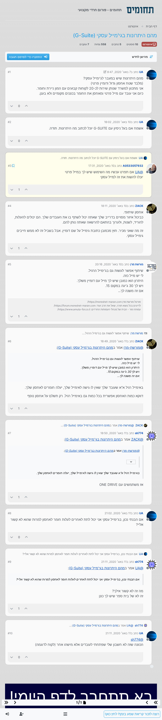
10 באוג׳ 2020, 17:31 (101, 165)
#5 (9, 264)
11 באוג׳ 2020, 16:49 (114, 341)
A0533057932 (133, 165)
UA (141, 72)
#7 (9, 433)
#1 (9, 72)
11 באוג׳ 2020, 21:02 (118, 513)
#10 (10, 633)
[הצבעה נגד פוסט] (11, 106)
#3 (9, 165)
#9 (9, 561)
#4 (9, 205)
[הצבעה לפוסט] (26, 106)
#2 (9, 122)
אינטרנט (148, 44)
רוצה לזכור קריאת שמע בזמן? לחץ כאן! (132, 714)
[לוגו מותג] (140, 10)
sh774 (139, 433)
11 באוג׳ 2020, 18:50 (113, 433)
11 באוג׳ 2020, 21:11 (114, 561)
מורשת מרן (136, 264)
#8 (9, 513)
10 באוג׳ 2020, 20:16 (108, 264)
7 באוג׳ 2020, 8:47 (119, 72)
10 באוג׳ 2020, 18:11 (114, 205)
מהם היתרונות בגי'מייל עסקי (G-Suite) (85, 347)
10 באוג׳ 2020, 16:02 (117, 122)
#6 (9, 341)
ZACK (139, 205)
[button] (65, 714)
